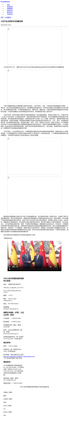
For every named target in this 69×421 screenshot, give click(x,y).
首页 (8, 4)
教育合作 (10, 12)
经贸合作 (10, 10)
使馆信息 (10, 6)
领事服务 (10, 8)
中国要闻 (8, 17)
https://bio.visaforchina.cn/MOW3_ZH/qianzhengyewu (19, 356)
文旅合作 (10, 14)
